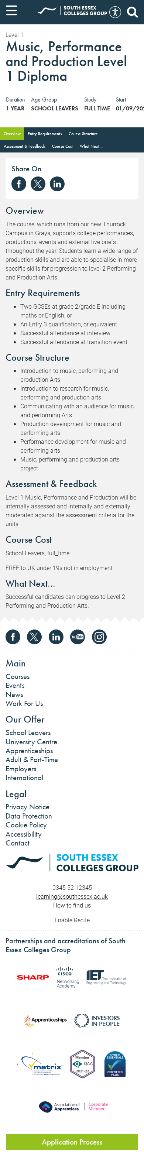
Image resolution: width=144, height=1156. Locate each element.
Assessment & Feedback (24, 146)
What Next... (91, 146)
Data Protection (29, 816)
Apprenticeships (29, 750)
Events (15, 685)
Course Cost (62, 146)
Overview (12, 134)
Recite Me (115, 12)
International (24, 777)
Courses (18, 676)
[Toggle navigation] (11, 10)
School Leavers (28, 732)
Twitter (38, 183)
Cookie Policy (26, 825)
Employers (21, 768)
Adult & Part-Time (32, 759)
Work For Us (24, 703)
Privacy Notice (27, 807)
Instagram (99, 637)
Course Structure (83, 134)
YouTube (77, 637)
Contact (18, 843)
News (14, 694)
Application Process (72, 1142)
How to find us (72, 905)
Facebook (18, 183)
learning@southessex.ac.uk (72, 896)
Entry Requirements (45, 134)
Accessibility (24, 834)
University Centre (31, 742)
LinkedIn (57, 183)
